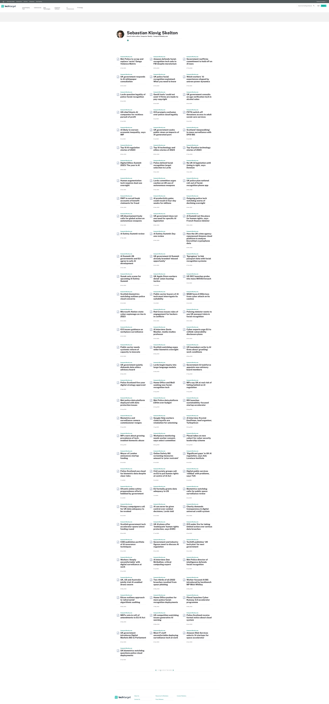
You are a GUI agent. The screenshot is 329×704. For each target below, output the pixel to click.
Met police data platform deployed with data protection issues (132, 402)
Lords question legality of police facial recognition (132, 95)
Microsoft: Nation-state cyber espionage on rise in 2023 (133, 314)
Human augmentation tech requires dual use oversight (131, 183)
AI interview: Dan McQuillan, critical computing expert (162, 562)
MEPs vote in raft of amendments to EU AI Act (132, 616)
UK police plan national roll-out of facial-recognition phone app (198, 183)
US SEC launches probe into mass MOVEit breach (199, 277)
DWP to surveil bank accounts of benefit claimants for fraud (130, 200)
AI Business (31, 1)
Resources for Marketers (162, 696)
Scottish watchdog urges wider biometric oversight (165, 348)
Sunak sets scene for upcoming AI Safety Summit (130, 278)
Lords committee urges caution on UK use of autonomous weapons (164, 183)
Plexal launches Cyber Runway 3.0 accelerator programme (198, 599)
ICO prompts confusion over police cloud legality (165, 113)
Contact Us (137, 699)
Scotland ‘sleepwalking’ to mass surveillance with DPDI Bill (199, 132)
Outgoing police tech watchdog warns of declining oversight (197, 200)
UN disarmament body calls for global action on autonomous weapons (132, 218)
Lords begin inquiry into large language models (164, 366)
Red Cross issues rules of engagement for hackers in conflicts (165, 314)
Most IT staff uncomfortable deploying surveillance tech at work (165, 635)
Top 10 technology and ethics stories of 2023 (164, 148)
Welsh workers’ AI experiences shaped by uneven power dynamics (198, 79)
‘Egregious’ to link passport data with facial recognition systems (199, 258)
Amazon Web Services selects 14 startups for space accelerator (198, 635)
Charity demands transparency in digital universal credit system (198, 508)
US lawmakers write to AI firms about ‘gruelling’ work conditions (199, 349)
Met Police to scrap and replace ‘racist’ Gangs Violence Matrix (131, 61)
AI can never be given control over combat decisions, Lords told (163, 508)
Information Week (10, 1)
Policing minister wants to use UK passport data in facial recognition (199, 314)
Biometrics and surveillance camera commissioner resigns (131, 420)
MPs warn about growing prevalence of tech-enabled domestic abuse (132, 438)
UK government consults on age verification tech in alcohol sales (199, 96)
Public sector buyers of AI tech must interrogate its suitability (166, 296)
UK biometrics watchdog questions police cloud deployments (132, 653)
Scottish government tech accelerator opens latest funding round (133, 526)
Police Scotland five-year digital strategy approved (132, 383)
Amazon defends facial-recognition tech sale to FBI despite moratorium (165, 61)
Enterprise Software (57, 8)
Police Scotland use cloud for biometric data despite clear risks (133, 473)
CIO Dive (26, 1)
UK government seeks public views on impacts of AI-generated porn (166, 132)
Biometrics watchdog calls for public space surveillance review (197, 491)
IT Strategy (80, 7)
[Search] (313, 6)
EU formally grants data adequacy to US (165, 490)
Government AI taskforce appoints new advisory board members (199, 367)
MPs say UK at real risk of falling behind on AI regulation (199, 384)
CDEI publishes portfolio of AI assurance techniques (132, 544)
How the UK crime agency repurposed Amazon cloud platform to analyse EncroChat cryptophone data (199, 238)
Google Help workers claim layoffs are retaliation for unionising (165, 420)
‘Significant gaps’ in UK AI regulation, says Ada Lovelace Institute (199, 455)
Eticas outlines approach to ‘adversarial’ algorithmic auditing (132, 599)
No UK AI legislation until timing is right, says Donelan (199, 165)
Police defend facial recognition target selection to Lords (163, 165)
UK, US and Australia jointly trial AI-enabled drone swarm (131, 582)
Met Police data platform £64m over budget (165, 401)
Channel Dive (19, 1)
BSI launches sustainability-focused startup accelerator (198, 402)
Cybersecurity (37, 7)
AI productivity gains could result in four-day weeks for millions (164, 200)
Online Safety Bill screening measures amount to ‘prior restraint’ (166, 455)
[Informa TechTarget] (3, 1)
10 (170, 670)
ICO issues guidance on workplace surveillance (131, 330)
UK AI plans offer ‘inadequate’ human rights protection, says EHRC (166, 526)
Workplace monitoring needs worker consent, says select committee (164, 438)
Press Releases (159, 699)
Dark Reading (39, 1)
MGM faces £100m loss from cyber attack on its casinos (198, 296)
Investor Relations (181, 696)
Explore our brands (321, 1)
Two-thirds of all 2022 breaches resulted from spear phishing (164, 582)
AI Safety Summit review (132, 233)
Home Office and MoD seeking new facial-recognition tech (164, 384)
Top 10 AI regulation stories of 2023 (130, 148)
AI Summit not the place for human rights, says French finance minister (198, 218)
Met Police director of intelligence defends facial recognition (197, 562)
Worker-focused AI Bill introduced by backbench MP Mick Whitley (199, 582)
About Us (136, 696)
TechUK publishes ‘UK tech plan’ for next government (197, 544)
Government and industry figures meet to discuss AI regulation (166, 544)
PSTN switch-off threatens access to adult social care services (199, 114)
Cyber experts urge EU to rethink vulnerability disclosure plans (199, 331)
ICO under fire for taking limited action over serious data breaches (199, 526)
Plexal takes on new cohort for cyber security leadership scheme (199, 438)
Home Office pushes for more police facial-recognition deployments (165, 599)
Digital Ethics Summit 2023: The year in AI (130, 164)
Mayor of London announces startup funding (129, 455)
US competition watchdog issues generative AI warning (166, 617)
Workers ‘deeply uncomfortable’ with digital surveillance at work (131, 563)
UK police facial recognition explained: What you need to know (164, 79)
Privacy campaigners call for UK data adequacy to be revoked (132, 508)
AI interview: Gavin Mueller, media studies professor (164, 331)
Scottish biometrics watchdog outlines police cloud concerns (132, 296)
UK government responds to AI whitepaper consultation (132, 79)
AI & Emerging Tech (26, 8)
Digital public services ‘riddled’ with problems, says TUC (198, 473)
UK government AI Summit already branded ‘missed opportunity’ (166, 258)
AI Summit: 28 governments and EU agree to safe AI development (130, 260)
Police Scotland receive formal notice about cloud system (199, 617)
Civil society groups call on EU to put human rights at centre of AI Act (166, 473)
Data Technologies (46, 8)
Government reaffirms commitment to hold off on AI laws (199, 61)
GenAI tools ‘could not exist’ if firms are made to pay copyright (165, 96)
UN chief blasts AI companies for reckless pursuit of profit (131, 114)
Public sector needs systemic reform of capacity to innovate (130, 349)
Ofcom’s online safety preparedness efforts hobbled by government (132, 491)
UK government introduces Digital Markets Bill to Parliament (133, 635)
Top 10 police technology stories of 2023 (199, 148)
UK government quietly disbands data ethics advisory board (131, 367)
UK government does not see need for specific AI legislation (165, 218)
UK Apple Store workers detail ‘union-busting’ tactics (165, 278)
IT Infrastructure (70, 8)
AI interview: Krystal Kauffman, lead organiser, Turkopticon (199, 420)
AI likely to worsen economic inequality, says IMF (133, 132)
